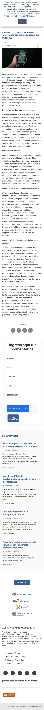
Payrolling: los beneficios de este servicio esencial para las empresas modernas (19, 545)
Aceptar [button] (22, 21)
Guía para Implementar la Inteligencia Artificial (15, 513)
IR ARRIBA (22, 582)
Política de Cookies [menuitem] (13, 663)
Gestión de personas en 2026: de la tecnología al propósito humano (19, 445)
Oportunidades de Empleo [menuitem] (16, 656)
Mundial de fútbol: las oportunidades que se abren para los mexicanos (19, 479)
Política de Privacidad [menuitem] (14, 660)
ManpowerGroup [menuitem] (12, 653)
